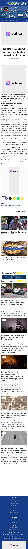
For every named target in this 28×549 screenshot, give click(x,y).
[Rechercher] (22, 3)
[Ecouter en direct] (18, 3)
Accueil (4, 20)
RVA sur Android (14, 529)
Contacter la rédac (14, 514)
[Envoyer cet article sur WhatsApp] (18, 199)
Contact (14, 500)
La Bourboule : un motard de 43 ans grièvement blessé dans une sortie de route (13, 450)
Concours (14, 522)
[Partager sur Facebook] (6, 199)
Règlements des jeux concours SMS (14, 538)
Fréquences (14, 505)
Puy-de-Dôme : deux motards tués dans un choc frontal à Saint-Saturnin (13, 302)
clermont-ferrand (5, 205)
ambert (12, 205)
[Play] (2, 9)
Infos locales (14, 512)
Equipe (14, 501)
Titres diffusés (14, 503)
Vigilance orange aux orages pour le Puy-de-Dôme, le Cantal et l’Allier (14, 337)
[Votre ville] (15, 3)
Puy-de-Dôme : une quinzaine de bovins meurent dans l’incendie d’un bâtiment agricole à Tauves (12, 376)
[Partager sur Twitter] (10, 199)
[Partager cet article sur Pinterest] (14, 199)
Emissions (14, 521)
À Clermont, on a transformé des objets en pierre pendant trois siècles (14, 415)
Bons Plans (12, 20)
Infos (20, 20)
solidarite (17, 205)
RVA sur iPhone (14, 527)
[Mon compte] (25, 3)
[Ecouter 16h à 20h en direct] (14, 277)
